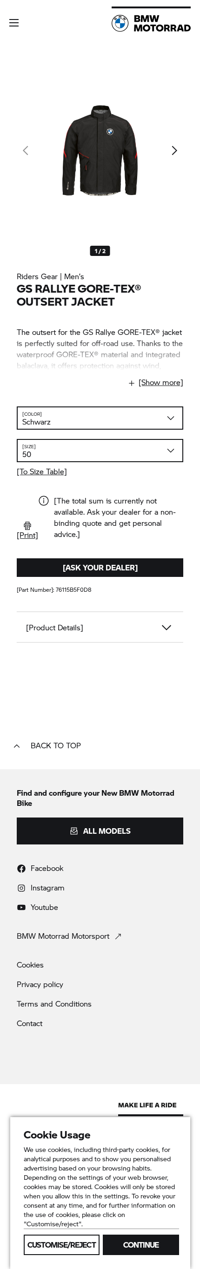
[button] (14, 22)
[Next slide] (174, 150)
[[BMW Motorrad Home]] (151, 23)
